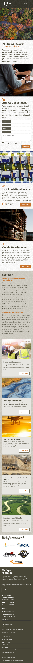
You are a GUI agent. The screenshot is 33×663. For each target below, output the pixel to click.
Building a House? (6, 642)
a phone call (20, 142)
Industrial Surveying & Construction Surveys (12, 629)
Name (4, 121)
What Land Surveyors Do (8, 652)
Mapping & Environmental (8, 614)
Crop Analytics (5, 619)
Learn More (25, 204)
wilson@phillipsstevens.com (8, 599)
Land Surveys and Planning (8, 632)
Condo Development (7, 639)
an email (12, 142)
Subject (4, 128)
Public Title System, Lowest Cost (10, 655)
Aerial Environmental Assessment (10, 627)
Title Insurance (5, 647)
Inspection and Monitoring (8, 622)
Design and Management (8, 611)
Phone (4, 132)
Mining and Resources (7, 624)
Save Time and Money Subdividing (10, 650)
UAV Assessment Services (8, 616)
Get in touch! (6, 590)
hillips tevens (7, 4)
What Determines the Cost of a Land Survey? (13, 660)
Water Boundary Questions (8, 657)
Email (4, 125)
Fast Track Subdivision (7, 644)
